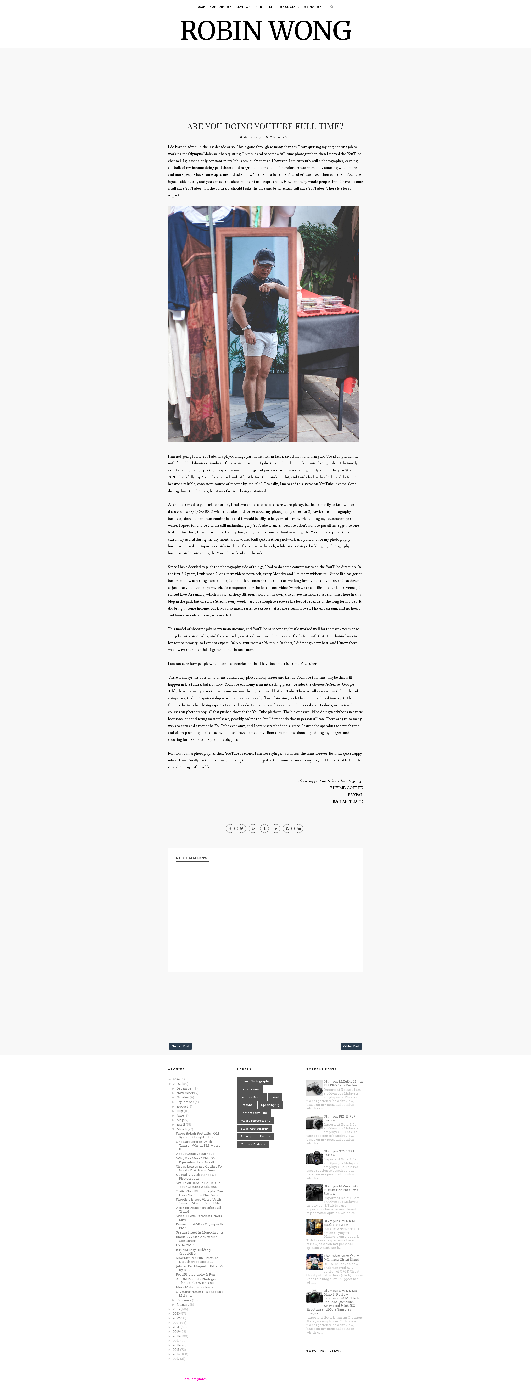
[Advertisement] (265, 83)
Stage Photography (255, 1128)
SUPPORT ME (220, 7)
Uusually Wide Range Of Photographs (196, 1176)
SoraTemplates (195, 1379)
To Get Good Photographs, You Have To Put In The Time (199, 1193)
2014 (177, 1354)
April (181, 1124)
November (185, 1093)
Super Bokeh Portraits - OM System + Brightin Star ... (197, 1135)
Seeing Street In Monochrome (200, 1232)
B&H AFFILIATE (348, 801)
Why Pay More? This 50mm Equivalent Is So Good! (198, 1160)
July (180, 1111)
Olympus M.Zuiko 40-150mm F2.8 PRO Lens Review (341, 1190)
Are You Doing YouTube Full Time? (265, 125)
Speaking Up (270, 1105)
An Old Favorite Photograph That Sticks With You (198, 1281)
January (183, 1305)
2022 (176, 1318)
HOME (200, 7)
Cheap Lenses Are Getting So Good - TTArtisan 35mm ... (199, 1168)
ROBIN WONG (266, 31)
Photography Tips (254, 1112)
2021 (176, 1323)
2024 (177, 1309)
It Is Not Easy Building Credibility (193, 1252)
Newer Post (180, 1046)
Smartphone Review (256, 1136)
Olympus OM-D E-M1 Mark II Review (340, 1223)
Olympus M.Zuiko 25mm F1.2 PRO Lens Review (343, 1083)
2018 (176, 1336)
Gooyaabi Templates (248, 1379)
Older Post (351, 1046)
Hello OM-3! (185, 1245)
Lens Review (250, 1089)
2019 (176, 1332)
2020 (177, 1327)
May (180, 1120)
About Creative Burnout (195, 1154)
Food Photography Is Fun (196, 1274)
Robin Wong (252, 137)
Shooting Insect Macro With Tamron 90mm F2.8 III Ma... (199, 1201)
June (181, 1115)
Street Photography (255, 1081)
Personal (247, 1105)
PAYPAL (355, 795)
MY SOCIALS (289, 7)
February (184, 1300)
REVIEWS (243, 7)
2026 (177, 1079)
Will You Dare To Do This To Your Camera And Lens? (198, 1185)
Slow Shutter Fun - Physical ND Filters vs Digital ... (198, 1260)
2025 (176, 1084)
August (183, 1106)
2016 (176, 1345)
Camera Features (253, 1144)
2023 (176, 1313)
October (183, 1097)
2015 (176, 1350)
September (186, 1102)
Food (275, 1097)
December (185, 1088)
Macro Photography (255, 1120)
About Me (312, 7)
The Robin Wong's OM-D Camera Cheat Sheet (342, 1258)
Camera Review (252, 1097)
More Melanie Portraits (194, 1287)
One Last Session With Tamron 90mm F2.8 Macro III (198, 1145)
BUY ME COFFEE (346, 788)
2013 (176, 1359)
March (182, 1129)
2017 (176, 1341)
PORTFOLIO (265, 7)
